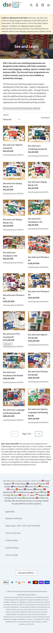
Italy (44, 492)
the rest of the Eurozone (22, 501)
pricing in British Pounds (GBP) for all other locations (30, 502)
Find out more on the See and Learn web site (21, 108)
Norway (29, 489)
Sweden (39, 489)
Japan (32, 495)
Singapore (42, 495)
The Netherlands (23, 492)
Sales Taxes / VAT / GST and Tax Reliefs (22, 525)
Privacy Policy (11, 540)
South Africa (33, 486)
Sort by (6, 115)
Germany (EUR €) (25, 572)
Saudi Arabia (30, 498)
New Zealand (19, 486)
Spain (20, 489)
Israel (19, 498)
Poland (36, 492)
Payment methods (13, 518)
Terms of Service (13, 533)
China (23, 495)
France (12, 489)
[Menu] (48, 5)
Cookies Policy (12, 547)
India (16, 495)
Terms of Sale (11, 555)
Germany (45, 486)
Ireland (43, 483)
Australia (32, 483)
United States (20, 483)
